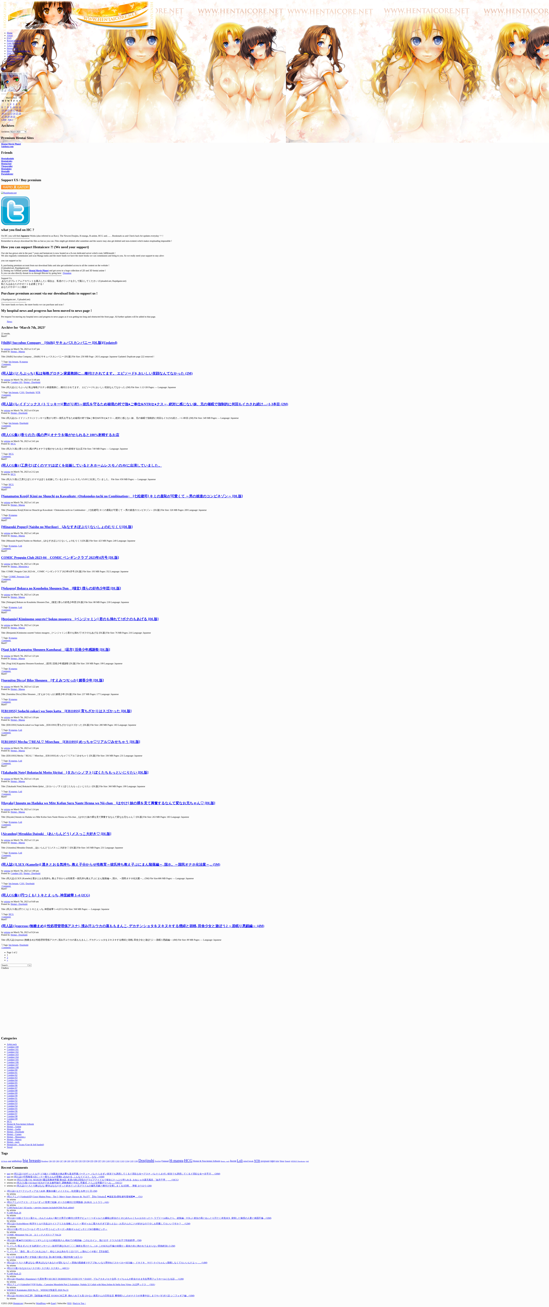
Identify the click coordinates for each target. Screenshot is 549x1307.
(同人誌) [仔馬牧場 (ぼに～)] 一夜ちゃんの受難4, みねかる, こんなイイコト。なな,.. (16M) (59, 1177)
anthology (17, 1161)
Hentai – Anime (14, 1126)
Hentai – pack (13, 1142)
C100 (108, 1161)
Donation (11, 61)
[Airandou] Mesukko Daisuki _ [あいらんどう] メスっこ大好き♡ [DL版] (56, 834)
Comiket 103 (13, 1054)
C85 (53, 1161)
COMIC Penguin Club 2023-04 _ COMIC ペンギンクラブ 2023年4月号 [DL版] (60, 557)
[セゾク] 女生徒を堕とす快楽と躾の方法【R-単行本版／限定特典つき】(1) (44, 1257)
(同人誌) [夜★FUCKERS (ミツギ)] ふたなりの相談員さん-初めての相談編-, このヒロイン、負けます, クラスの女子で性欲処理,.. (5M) (74, 1240)
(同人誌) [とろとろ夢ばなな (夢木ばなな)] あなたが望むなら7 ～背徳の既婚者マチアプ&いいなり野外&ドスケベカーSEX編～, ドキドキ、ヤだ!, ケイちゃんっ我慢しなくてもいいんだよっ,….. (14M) (107, 1262)
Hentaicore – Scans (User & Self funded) (25, 1144)
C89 (68, 1161)
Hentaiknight (7, 158)
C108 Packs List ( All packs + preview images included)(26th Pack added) (40, 1207)
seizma (7, 349)
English (158, 1161)
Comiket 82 (12, 1075)
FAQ (9, 38)
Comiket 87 (12, 1088)
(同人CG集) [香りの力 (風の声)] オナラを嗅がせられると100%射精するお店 (60, 435)
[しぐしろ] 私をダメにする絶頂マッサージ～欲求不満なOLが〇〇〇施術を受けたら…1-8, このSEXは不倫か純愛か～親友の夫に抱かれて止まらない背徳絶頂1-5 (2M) (91, 1246)
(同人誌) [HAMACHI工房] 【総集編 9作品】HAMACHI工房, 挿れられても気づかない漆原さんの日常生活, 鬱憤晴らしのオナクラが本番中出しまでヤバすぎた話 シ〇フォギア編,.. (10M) (100, 1295)
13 (3, 110)
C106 (136, 1161)
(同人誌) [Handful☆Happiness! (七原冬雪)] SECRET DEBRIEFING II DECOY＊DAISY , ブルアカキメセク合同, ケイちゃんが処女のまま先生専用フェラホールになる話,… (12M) (95, 1279)
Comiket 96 (12, 1111)
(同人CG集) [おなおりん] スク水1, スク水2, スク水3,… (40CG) (38, 1268)
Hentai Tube (12, 48)
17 (14, 110)
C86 (57, 1161)
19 (20, 110)
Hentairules (6, 161)
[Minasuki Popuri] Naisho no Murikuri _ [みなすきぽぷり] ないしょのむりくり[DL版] (67, 527)
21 (5, 113)
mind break (248, 1161)
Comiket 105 (13, 1060)
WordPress (41, 1303)
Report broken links (16, 40)
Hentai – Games (14, 1134)
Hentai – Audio (14, 1129)
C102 (117, 1161)
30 (11, 116)
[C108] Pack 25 (14, 1273)
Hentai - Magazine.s (20, 566)
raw (277, 1161)
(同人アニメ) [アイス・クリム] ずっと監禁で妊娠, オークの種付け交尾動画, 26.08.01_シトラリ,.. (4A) (58, 1202)
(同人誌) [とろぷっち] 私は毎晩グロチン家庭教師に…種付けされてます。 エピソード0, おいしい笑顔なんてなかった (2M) (97, 373)
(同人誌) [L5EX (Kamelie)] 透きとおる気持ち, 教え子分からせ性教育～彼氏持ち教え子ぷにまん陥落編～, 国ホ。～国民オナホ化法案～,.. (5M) (110, 864)
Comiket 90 (12, 1096)
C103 (122, 1161)
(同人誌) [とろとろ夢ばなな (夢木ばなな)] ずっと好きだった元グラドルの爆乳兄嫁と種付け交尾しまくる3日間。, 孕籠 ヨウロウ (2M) (84, 1186)
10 (14, 107)
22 (8, 113)
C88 (64, 1161)
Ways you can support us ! (19, 51)
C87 (61, 1161)
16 (11, 110)
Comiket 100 (13, 1047)
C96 (95, 1161)
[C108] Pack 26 (14, 1213)
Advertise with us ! (15, 58)
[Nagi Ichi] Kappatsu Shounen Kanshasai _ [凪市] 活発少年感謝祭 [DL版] (55, 649)
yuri (307, 1161)
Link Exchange (14, 43)
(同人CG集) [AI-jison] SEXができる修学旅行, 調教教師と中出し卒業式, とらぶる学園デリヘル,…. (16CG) (69, 1183)
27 (3, 116)
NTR (38, 392)
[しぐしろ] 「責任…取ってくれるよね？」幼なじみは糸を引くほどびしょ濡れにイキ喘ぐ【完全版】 (58, 1251)
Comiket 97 (12, 1114)
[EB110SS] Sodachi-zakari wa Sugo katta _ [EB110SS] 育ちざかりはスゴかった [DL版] (66, 711)
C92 (80, 1161)
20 (3, 113)
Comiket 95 (12, 1108)
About (10, 35)
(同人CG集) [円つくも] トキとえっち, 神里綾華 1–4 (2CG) (45, 895)
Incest (233, 1160)
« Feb (3, 119)
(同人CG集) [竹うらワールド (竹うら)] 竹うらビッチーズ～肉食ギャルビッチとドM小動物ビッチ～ (57, 1229)
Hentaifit (5, 171)
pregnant (265, 1161)
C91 (76, 1161)
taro (8, 1174)
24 (14, 113)
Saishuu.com (7, 146)
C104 (127, 1161)
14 (5, 110)
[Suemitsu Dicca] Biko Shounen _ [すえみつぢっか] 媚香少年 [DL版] (52, 680)
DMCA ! (11, 53)
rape (272, 1160)
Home (9, 33)
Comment (6, 364)
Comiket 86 (12, 1085)
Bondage (44, 1161)
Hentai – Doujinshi (15, 1132)
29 (8, 116)
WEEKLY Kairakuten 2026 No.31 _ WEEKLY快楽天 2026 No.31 (37, 1290)
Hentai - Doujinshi (32, 382)
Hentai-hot (6, 163)
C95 (91, 1161)
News (9, 64)
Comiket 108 (13, 1067)
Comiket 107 (13, 1065)
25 (17, 113)
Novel (9, 1147)
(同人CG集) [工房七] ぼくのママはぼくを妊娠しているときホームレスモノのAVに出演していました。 (81, 465)
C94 (87, 1161)
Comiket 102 (13, 1052)
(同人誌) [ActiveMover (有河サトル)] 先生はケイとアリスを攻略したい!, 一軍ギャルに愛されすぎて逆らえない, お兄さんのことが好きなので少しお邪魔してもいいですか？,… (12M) (98, 1223)
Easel (53, 1303)
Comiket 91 (12, 1098)
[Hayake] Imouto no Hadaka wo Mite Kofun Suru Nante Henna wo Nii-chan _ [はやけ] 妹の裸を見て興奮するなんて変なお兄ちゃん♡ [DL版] (108, 803)
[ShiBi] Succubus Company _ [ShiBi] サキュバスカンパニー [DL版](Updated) (59, 343)
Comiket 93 (12, 1103)
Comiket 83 (12, 1078)
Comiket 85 (12, 1083)
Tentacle (287, 1161)
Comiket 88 (12, 1090)
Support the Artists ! (16, 56)
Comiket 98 (12, 1116)
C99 (103, 1161)
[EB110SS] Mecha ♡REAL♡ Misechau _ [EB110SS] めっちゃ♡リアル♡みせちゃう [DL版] (70, 742)
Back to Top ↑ (79, 1303)
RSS (3, 68)
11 (17, 107)
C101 (21, 392)
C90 (72, 1161)
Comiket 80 (12, 1070)
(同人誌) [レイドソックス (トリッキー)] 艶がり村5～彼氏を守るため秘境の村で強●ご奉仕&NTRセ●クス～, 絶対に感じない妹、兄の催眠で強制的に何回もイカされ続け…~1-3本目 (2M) (144, 404)
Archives (5, 131)
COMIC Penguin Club (19, 576)
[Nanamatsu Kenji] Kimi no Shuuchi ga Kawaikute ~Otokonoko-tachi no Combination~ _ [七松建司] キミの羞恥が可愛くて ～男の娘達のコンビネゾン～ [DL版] (122, 496)
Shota (282, 1161)
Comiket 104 (13, 1057)
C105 (132, 1161)
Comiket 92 (12, 1101)
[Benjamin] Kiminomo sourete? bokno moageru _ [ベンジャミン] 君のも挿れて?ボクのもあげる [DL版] (80, 619)
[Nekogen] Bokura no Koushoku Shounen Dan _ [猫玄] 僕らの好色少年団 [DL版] (61, 588)
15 (8, 110)
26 (20, 113)
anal (9, 1161)
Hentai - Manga (18, 351)
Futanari (165, 1161)
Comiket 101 (16, 382)
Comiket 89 (12, 1093)
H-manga (23, 362)
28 (5, 116)
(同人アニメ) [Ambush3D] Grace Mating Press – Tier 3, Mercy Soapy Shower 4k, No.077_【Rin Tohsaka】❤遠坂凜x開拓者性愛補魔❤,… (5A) (75, 1196)
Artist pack (12, 46)
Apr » (10, 119)
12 (20, 107)
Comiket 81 (12, 1072)
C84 (50, 1161)
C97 (99, 1161)
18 (17, 110)
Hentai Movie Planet (11, 144)
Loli (20, 546)
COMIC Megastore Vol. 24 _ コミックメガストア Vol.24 (34, 1235)
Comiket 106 (13, 1062)
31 (14, 116)
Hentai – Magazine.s (16, 1137)
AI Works (4, 1161)
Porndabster (7, 174)
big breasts (13, 362)
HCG (13, 444)
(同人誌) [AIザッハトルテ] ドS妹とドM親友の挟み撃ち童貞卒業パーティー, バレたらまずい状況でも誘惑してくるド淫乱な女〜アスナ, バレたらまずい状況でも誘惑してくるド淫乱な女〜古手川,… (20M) (117, 1174)
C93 (84, 1161)
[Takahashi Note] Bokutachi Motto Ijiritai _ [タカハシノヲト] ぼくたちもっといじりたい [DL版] (74, 772)
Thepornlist (6, 166)
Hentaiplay (6, 169)
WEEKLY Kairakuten (298, 1161)
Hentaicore (78, 18)
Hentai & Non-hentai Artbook (20, 1124)
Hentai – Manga (14, 1139)
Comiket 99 (12, 1119)
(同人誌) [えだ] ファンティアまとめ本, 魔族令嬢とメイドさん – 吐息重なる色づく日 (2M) (52, 1191)
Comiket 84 (12, 1080)
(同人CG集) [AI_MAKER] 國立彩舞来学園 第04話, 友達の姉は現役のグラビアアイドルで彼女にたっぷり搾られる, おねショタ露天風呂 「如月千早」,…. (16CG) (98, 1180)
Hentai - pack (225, 1161)
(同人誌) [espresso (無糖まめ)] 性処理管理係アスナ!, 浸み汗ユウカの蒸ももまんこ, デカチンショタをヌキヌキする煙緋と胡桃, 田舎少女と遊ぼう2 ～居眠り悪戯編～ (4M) (132, 926)
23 (11, 113)
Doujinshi (30, 392)
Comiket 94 (12, 1106)
